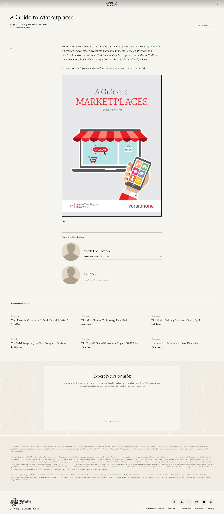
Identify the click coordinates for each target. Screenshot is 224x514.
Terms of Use (172, 509)
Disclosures (199, 509)
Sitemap (211, 509)
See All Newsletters (112, 422)
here (128, 50)
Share (16, 49)
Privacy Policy (186, 509)
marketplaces (113, 68)
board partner (149, 46)
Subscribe (203, 25)
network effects (135, 68)
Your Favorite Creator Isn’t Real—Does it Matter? (39, 320)
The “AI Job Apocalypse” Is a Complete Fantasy (38, 343)
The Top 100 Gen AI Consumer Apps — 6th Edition (109, 343)
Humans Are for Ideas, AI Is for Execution (174, 343)
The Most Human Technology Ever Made (104, 320)
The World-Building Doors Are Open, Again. (176, 320)
